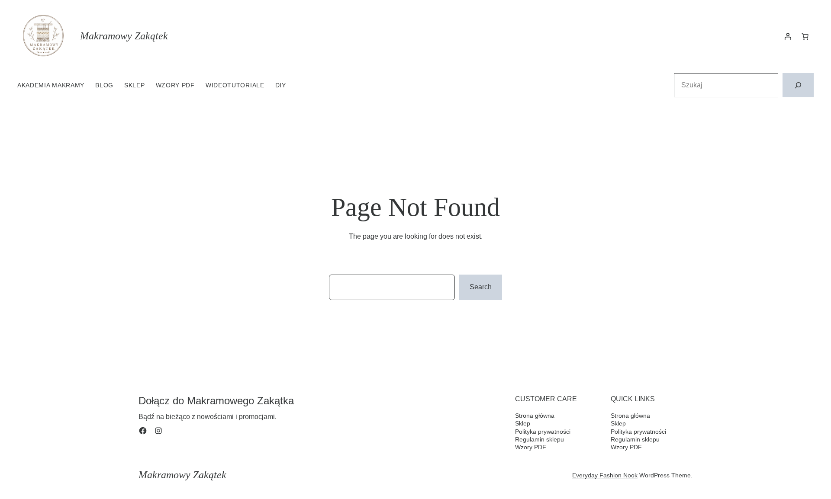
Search (481, 287)
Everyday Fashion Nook (605, 475)
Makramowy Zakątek (124, 36)
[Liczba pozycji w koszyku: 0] (805, 36)
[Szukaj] (798, 85)
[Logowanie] (787, 36)
